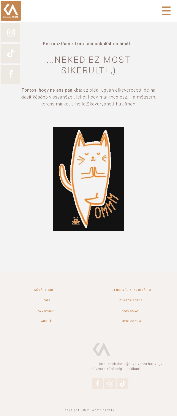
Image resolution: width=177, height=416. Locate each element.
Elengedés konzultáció (131, 289)
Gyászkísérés (130, 300)
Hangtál (46, 321)
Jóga (46, 300)
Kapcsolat (131, 310)
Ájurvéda (46, 310)
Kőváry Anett (46, 289)
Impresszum (131, 321)
